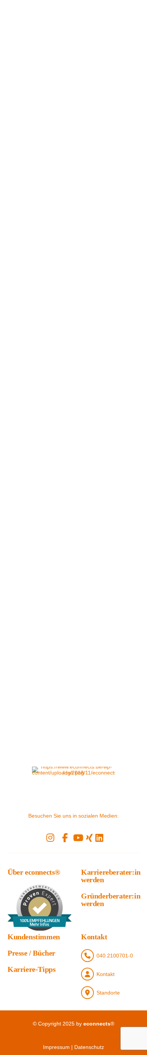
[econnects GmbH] (73, 785)
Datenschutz (89, 1047)
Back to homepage (98, 502)
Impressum (56, 1047)
